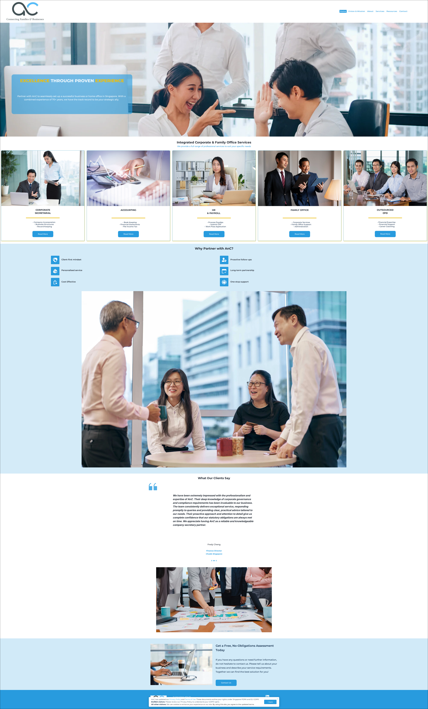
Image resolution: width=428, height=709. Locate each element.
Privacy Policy (175, 699)
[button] (277, 699)
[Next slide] (274, 523)
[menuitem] (343, 11)
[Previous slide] (154, 523)
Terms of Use (190, 699)
